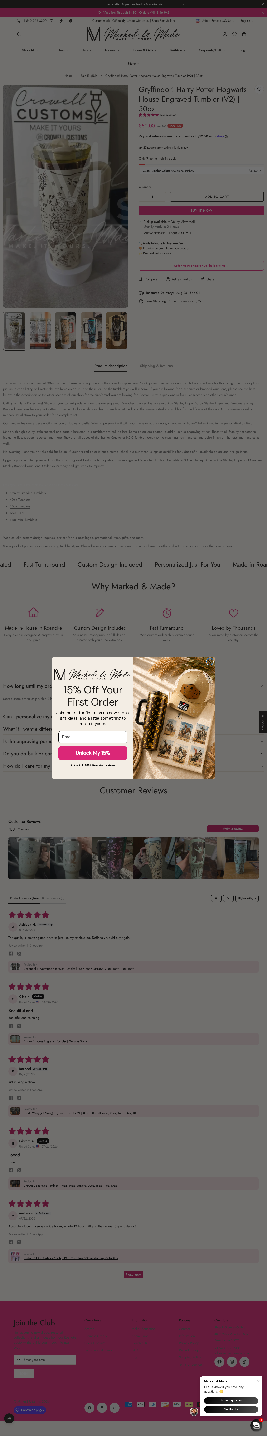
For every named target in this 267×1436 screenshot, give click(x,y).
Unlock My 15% (93, 753)
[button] (256, 1425)
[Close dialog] (210, 661)
